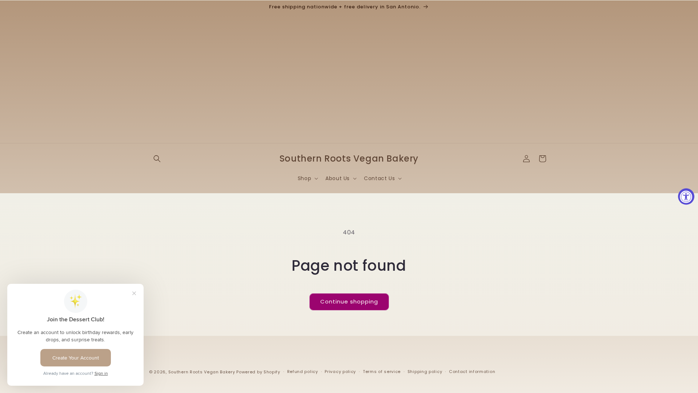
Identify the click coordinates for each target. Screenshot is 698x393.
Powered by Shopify (258, 372)
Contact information (472, 371)
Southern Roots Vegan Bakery (201, 372)
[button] (157, 159)
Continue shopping (349, 301)
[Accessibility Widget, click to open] (686, 196)
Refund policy (302, 371)
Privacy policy (340, 371)
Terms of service (382, 371)
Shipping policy (425, 371)
